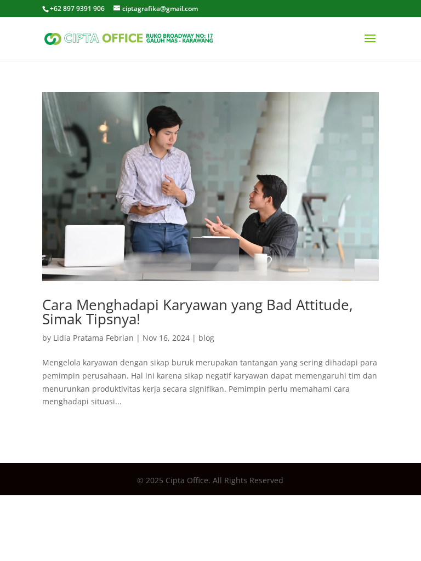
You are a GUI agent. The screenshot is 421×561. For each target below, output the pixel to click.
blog (206, 338)
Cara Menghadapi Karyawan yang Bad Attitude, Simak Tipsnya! (197, 312)
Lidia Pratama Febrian (93, 338)
